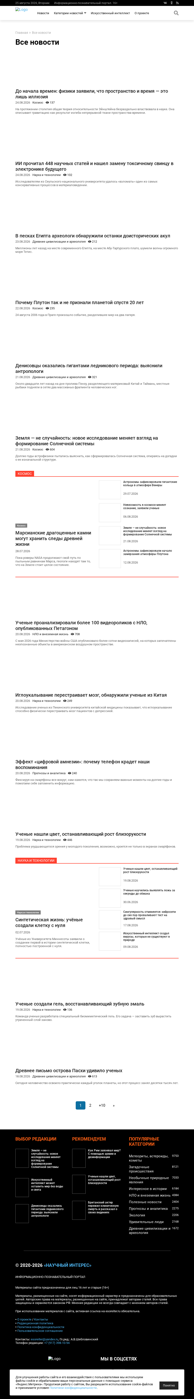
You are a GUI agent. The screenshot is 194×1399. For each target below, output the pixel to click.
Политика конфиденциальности (40, 1327)
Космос (37, 102)
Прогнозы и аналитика (49, 773)
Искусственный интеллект (110, 13)
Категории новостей (68, 13)
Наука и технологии (46, 175)
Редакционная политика (35, 1323)
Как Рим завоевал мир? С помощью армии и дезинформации (104, 1154)
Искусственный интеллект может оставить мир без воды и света (47, 1184)
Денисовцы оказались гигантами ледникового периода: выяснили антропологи (47, 1210)
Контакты (41, 1319)
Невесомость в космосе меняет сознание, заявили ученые (144, 506)
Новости (43, 13)
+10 (102, 1105)
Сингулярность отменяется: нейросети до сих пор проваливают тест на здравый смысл (149, 915)
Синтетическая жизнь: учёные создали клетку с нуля (49, 922)
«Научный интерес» (67, 1265)
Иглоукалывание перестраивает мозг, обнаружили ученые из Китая (91, 695)
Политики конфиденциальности (73, 1388)
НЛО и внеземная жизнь (50, 634)
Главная (21, 33)
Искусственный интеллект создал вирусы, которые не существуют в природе (146, 937)
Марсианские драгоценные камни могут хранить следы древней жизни (53, 538)
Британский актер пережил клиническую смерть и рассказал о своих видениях (103, 1207)
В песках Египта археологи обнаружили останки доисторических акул (92, 236)
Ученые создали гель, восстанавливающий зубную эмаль (79, 1004)
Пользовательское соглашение (40, 1331)
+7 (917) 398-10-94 (57, 1343)
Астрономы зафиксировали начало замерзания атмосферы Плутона (147, 552)
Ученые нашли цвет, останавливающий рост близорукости (80, 834)
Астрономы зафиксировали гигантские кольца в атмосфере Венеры (150, 483)
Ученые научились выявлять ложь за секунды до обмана (149, 892)
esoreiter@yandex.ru (44, 1339)
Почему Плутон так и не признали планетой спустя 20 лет (79, 302)
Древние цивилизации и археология (59, 241)
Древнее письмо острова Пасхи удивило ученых (68, 1070)
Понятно (169, 1385)
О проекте (142, 13)
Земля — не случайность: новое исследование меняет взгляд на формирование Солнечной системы (86, 440)
